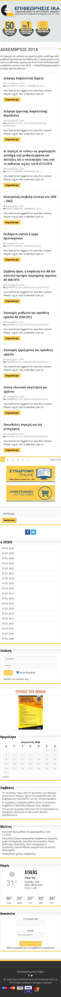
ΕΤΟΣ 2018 (8, 588)
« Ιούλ (5, 776)
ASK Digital (38, 971)
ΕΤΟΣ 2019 (8, 583)
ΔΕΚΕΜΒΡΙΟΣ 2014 (36, 86)
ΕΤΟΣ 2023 (8, 563)
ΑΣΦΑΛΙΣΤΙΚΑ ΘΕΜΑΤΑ (16, 86)
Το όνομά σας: (30, 918)
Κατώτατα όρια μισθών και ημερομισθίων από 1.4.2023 (26, 833)
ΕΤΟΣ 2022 (8, 568)
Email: (30, 930)
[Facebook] (27, 532)
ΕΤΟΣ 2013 (8, 613)
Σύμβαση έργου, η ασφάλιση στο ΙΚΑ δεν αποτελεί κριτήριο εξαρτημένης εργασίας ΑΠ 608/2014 (30, 275)
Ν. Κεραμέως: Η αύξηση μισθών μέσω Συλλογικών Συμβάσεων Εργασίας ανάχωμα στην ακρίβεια (28, 804)
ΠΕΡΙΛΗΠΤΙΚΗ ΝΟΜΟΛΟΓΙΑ (36, 362)
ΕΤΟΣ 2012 (8, 618)
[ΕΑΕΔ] (30, 9)
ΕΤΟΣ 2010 (8, 628)
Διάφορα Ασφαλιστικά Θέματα (24, 78)
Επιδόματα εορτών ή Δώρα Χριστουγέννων (21, 236)
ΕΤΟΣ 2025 (8, 553)
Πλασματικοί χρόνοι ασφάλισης (18, 853)
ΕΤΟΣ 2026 (8, 548)
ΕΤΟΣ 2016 (8, 598)
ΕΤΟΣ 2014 (8, 608)
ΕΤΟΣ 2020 (8, 578)
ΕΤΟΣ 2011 (8, 623)
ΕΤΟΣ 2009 (8, 633)
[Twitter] (33, 532)
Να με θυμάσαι (27, 672)
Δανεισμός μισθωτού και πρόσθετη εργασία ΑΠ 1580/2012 (26, 315)
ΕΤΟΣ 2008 (8, 638)
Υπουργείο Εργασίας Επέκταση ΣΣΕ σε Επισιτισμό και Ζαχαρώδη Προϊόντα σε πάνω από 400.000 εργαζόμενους (30, 811)
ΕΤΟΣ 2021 (8, 573)
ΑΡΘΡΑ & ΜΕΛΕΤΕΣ (14, 171)
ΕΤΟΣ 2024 (8, 558)
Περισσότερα (12, 99)
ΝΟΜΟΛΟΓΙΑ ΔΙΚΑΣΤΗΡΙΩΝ (36, 287)
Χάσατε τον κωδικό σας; (16, 679)
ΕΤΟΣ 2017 (8, 593)
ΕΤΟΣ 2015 (8, 603)
